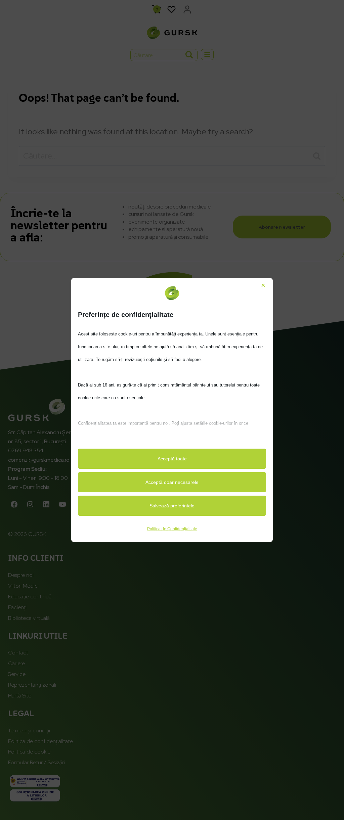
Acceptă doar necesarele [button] (172, 482)
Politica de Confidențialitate (172, 529)
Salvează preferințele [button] (172, 505)
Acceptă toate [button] (172, 458)
